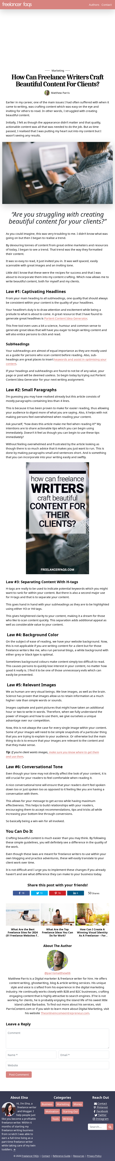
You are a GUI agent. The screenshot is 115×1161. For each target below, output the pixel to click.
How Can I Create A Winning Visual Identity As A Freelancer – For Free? (92, 934)
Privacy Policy (94, 1156)
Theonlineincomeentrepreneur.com (65, 1013)
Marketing (58, 70)
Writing (67, 1119)
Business (47, 1104)
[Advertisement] (57, 39)
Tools (55, 1119)
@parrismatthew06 (57, 973)
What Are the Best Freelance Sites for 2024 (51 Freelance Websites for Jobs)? (23, 934)
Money (78, 1104)
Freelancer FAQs (30, 1156)
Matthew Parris (60, 92)
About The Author (57, 946)
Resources (78, 1156)
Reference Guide (61, 1156)
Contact (107, 5)
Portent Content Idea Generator (65, 318)
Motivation (52, 1111)
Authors (94, 5)
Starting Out (70, 1111)
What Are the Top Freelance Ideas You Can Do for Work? (57, 932)
